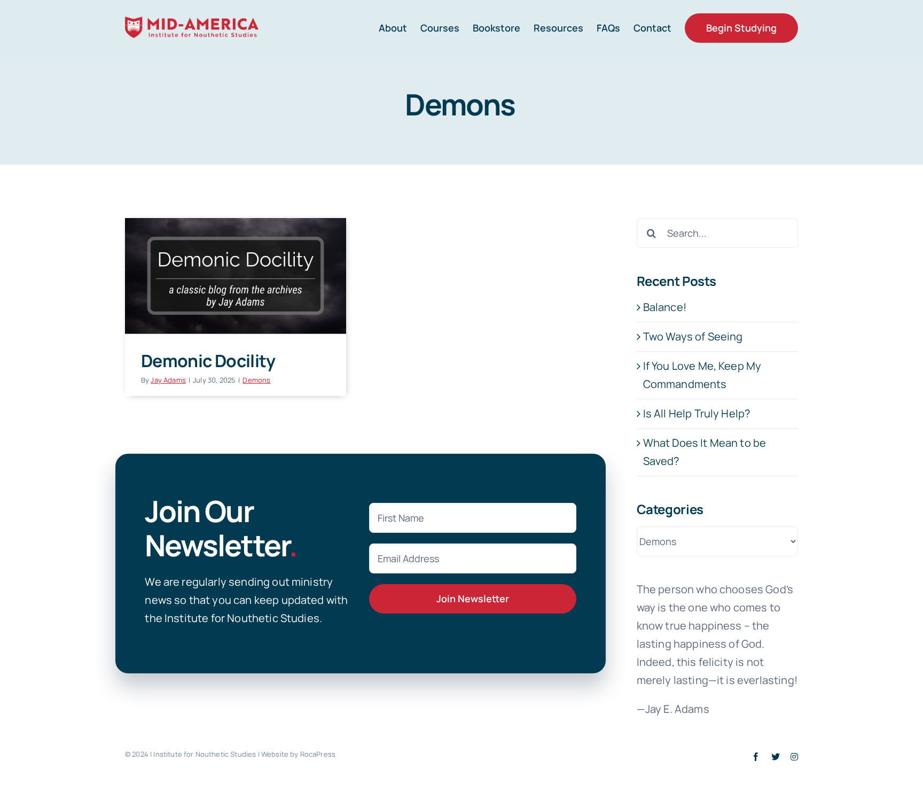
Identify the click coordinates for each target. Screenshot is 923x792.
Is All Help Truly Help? (696, 413)
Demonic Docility (208, 360)
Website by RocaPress (298, 754)
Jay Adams (168, 380)
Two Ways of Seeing (693, 336)
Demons (256, 380)
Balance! (664, 307)
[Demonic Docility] (235, 275)
